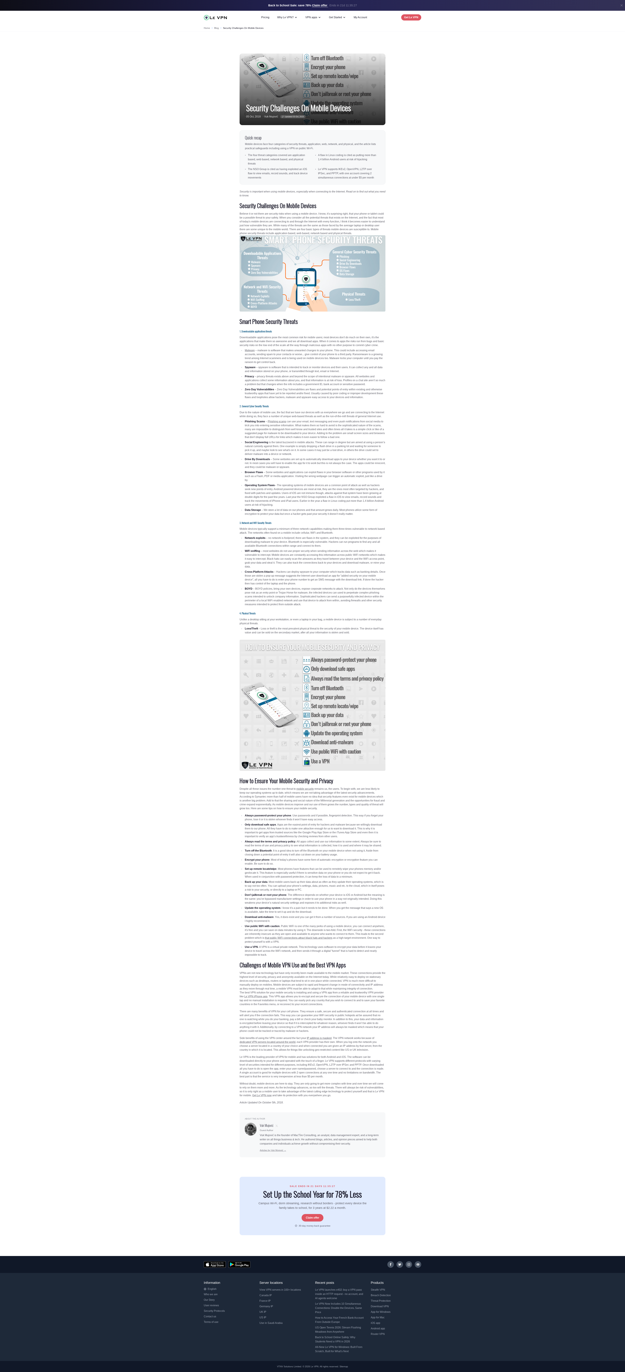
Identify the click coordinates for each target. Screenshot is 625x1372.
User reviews (211, 1305)
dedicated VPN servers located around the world (267, 1042)
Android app (378, 1328)
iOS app (375, 1323)
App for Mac (378, 1317)
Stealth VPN (378, 1289)
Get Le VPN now (262, 1095)
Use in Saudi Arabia (271, 1323)
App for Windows (380, 1312)
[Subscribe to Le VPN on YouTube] (418, 1264)
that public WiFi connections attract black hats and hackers (298, 937)
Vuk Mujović (271, 116)
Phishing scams (277, 421)
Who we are (211, 1294)
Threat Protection (381, 1300)
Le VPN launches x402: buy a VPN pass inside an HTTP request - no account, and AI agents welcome (339, 1294)
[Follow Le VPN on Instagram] (409, 1264)
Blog (216, 28)
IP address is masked (319, 1038)
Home (207, 28)
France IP (265, 1300)
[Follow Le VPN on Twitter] (399, 1264)
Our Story (209, 1299)
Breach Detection (381, 1295)
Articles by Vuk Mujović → (273, 1150)
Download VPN (380, 1306)
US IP (262, 1317)
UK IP (262, 1312)
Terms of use (211, 1322)
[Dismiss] (621, 5)
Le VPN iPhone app (255, 996)
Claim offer (312, 1217)
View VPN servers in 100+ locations (280, 1289)
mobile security (305, 788)
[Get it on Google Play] (239, 1264)
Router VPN (378, 1334)
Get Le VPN (411, 17)
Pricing (265, 17)
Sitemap (344, 1366)
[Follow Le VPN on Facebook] (390, 1264)
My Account (360, 17)
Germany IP (266, 1306)
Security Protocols (214, 1311)
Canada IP (265, 1295)
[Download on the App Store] (215, 1264)
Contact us (210, 1316)
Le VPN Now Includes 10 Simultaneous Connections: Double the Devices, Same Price (338, 1308)
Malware (250, 350)
